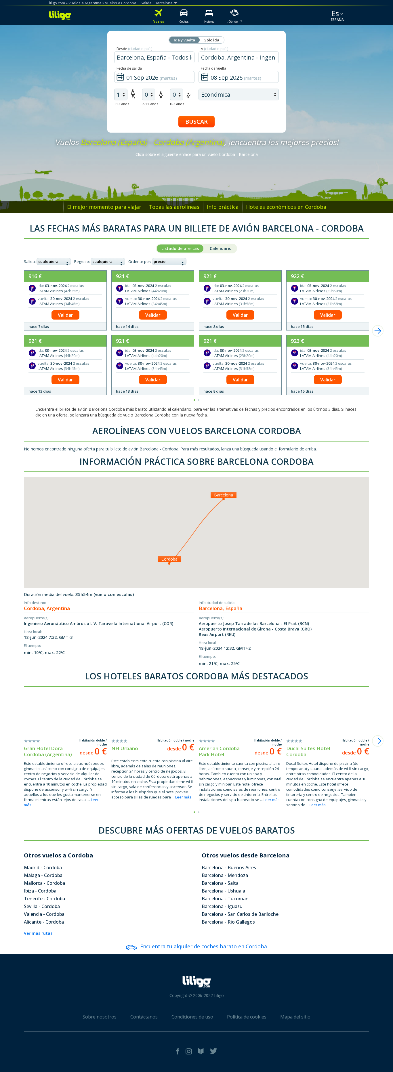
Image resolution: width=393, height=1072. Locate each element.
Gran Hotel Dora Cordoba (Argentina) (48, 751)
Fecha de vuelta (213, 68)
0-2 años (177, 104)
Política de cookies (246, 1017)
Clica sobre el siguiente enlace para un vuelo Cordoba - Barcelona (197, 154)
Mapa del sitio (295, 1017)
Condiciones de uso (192, 1017)
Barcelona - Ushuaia (223, 891)
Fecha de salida (129, 68)
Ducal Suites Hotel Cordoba (308, 751)
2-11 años (150, 104)
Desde (134, 48)
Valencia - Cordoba (44, 914)
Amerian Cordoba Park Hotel (219, 751)
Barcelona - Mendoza (225, 875)
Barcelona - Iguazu (222, 906)
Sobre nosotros (100, 1017)
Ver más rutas (38, 933)
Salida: (30, 261)
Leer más (183, 797)
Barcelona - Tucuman (225, 898)
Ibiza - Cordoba (40, 891)
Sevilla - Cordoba (42, 906)
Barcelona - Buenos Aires (229, 867)
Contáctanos (144, 1017)
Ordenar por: (139, 261)
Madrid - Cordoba (43, 867)
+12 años (121, 104)
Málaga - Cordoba (43, 875)
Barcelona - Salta (220, 883)
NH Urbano (124, 748)
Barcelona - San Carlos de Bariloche (240, 914)
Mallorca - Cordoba (44, 883)
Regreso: (82, 261)
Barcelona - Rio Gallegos (228, 922)
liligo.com (57, 2)
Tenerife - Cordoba (44, 898)
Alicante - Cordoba (44, 922)
